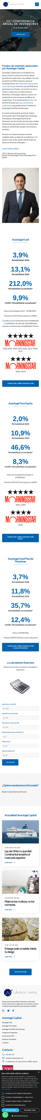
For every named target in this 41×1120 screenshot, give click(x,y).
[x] (8, 1012)
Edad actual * (6, 741)
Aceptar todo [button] (10, 1110)
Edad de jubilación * (8, 751)
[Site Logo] (13, 4)
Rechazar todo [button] (30, 1110)
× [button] (38, 1072)
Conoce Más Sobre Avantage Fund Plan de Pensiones (20, 647)
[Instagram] (3, 1012)
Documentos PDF (8, 1036)
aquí (11, 321)
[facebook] (13, 1012)
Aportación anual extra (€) (10, 723)
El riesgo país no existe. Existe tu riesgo (20, 950)
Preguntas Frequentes (9, 1032)
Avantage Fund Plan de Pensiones (13, 1029)
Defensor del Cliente (9, 1039)
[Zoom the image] (20, 989)
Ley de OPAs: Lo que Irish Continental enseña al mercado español (18, 855)
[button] (20, 1116)
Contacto (5, 1043)
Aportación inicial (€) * (9, 704)
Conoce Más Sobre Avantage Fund (20, 383)
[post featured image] (20, 831)
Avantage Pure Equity (9, 1026)
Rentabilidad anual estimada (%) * (13, 732)
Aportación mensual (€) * (10, 713)
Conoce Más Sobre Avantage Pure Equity (20, 538)
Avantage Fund (7, 1022)
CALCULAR (10, 762)
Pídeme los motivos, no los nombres (19, 903)
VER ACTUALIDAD (20, 972)
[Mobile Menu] (37, 4)
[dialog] (20, 1095)
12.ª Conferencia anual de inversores (20, 22)
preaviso (30, 100)
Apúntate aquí (20, 34)
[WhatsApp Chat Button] (5, 1115)
